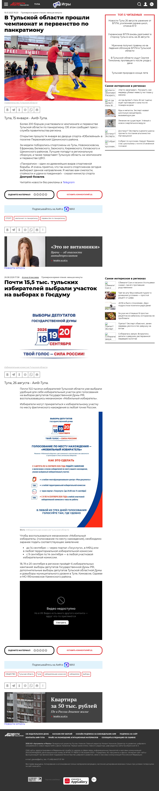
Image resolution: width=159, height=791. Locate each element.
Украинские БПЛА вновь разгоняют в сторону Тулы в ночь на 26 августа (130, 35)
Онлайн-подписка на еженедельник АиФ (96, 734)
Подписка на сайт (128, 734)
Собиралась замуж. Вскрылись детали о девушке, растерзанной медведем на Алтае (134, 336)
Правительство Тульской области (20, 102)
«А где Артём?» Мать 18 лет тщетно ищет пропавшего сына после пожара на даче (135, 102)
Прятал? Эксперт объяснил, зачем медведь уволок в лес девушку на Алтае (134, 326)
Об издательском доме (37, 734)
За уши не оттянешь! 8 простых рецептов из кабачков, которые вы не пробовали (136, 315)
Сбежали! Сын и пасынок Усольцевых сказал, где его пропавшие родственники (136, 285)
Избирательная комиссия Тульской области (26, 367)
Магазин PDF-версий (62, 734)
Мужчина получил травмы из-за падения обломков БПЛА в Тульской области (130, 48)
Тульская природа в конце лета (130, 73)
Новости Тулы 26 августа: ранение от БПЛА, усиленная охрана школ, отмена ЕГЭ (130, 23)
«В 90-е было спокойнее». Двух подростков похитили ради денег (134, 304)
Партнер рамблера (52, 779)
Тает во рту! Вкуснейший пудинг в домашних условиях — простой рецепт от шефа (134, 295)
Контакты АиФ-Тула (35, 738)
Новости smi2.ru (14, 268)
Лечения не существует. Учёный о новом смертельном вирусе (134, 121)
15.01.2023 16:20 (11, 12)
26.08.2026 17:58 (11, 277)
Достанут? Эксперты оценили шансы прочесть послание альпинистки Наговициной (136, 133)
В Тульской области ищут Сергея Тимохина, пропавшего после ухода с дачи (129, 61)
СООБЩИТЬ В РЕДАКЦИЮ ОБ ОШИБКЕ (119, 738)
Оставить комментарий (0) (79, 195)
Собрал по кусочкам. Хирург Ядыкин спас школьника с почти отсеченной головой (136, 143)
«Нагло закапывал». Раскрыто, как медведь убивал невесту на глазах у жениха (135, 92)
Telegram (69, 182)
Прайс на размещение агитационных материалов (73, 738)
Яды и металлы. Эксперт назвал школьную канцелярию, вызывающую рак (133, 113)
